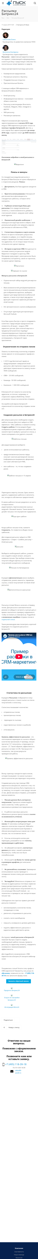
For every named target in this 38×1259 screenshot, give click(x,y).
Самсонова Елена (9, 39)
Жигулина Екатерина (10, 52)
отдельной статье (8, 619)
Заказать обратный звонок (18, 981)
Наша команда (19, 1255)
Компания (19, 1248)
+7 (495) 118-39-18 (15, 1064)
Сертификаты (19, 1252)
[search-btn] (35, 3)
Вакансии (19, 1258)
